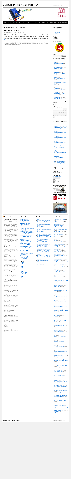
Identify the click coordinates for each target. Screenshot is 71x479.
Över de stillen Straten (57, 292)
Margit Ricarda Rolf (20, 32)
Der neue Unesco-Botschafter (59, 252)
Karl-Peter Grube (23, 238)
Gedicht (21, 231)
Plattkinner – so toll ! (11, 30)
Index (14, 22)
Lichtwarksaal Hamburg (24, 240)
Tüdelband (24, 254)
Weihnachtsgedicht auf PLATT (59, 410)
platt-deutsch (22, 246)
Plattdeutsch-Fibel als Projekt (59, 309)
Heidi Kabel (31, 233)
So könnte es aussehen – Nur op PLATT (60, 287)
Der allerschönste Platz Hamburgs (59, 405)
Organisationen (23, 278)
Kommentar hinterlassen (16, 44)
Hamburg (25, 231)
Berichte (18, 22)
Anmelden (55, 29)
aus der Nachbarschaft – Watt (59, 266)
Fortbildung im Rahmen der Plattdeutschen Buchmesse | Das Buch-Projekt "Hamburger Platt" (60, 134)
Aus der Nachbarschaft (24, 220)
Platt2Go (55, 77)
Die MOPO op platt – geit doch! (59, 327)
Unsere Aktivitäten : (8, 216)
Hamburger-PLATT (17, 43)
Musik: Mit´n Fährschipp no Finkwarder (25, 243)
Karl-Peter (24, 43)
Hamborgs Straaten (57, 81)
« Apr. (54, 118)
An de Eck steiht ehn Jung (46, 262)
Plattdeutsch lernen (57, 380)
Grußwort (9, 22)
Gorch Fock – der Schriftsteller (59, 375)
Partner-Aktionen (53, 22)
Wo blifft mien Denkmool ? (58, 259)
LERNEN (29, 238)
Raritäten (55, 316)
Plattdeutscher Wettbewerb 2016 (59, 304)
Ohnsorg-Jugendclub (57, 330)
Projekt (27, 22)
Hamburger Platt (31, 232)
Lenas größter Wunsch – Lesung (59, 402)
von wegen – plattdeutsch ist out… (59, 325)
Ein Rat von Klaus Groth (58, 98)
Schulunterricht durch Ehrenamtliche (60, 367)
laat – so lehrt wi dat (57, 260)
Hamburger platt (56, 411)
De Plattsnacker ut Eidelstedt (58, 68)
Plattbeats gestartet (57, 286)
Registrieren (56, 28)
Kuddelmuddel (56, 88)
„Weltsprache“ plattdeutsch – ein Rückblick (61, 360)
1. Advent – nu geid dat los (58, 86)
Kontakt (59, 22)
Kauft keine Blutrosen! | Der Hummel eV (44, 249)
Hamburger (31, 231)
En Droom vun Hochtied (58, 285)
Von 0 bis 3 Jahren (24, 272)
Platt (28, 244)
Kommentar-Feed (57, 32)
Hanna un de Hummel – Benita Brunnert (60, 237)
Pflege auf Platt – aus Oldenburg (59, 336)
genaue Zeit (55, 37)
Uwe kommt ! (56, 92)
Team (47, 22)
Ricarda (46, 43)
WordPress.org (56, 33)
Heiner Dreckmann (22, 235)
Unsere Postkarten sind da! (58, 371)
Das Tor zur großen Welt (58, 165)
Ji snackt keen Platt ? (57, 97)
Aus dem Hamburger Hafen (24, 219)
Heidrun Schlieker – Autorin (46, 234)
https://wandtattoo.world (57, 176)
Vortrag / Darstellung (32, 42)
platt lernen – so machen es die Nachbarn (60, 390)
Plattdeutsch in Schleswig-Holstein (59, 349)
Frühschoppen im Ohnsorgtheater (59, 282)
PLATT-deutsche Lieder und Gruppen (60, 339)
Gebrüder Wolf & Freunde (46, 247)
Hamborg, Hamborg (57, 332)
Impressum (64, 22)
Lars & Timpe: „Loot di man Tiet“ (59, 78)
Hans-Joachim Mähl (24, 234)
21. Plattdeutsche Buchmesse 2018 (59, 255)
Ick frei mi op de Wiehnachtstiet (59, 264)
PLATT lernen (25, 42)
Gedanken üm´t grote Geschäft (59, 89)
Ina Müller (30, 235)
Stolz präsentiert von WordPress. (59, 420)
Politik (21, 250)
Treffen (43, 22)
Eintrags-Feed (56, 31)
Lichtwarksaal (22, 239)
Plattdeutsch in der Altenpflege (59, 357)
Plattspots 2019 (56, 96)
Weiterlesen (7, 40)
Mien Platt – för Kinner (58, 76)
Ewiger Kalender (55, 38)
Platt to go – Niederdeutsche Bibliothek (10, 280)
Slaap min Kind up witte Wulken (59, 294)
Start (5, 22)
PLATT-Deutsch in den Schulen (59, 372)
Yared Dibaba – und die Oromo (61, 161)
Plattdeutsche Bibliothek (35, 43)
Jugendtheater (56, 270)
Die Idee (22, 22)
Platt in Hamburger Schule (58, 385)
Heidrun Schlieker (57, 130)
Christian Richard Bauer (24, 224)
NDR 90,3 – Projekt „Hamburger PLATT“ (61, 277)
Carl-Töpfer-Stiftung (25, 223)
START (21, 254)
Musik (39, 22)
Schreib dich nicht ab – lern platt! (59, 392)
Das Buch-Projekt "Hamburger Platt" (21, 4)
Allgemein (13, 42)
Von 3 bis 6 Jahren (24, 273)
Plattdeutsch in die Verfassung (59, 359)
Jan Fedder (21, 236)
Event (21, 42)
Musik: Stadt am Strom (23, 244)
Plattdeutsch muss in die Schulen (59, 355)
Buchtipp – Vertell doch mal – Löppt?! (60, 301)
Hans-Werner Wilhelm (57, 384)
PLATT (35, 22)
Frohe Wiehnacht (57, 254)
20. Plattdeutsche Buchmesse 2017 (59, 274)
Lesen (31, 22)
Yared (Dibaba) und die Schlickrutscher (43, 246)
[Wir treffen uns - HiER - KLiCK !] (59, 51)
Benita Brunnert (24, 222)
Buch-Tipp (18, 42)
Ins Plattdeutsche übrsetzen (58, 63)
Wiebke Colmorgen (8, 44)
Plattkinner (42, 43)
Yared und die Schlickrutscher (25, 258)
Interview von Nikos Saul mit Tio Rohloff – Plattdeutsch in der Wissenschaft (60, 61)
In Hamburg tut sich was (58, 354)
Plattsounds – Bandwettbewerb (59, 341)
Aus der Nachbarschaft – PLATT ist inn (60, 365)
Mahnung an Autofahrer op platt (59, 312)
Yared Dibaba (24, 257)
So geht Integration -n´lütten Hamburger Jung (26, 253)
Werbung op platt (57, 315)
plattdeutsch (28, 43)
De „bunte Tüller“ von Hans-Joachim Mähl (61, 407)
